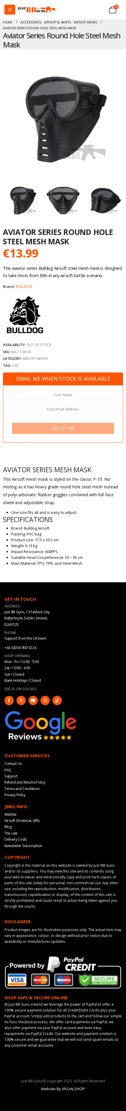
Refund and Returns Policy (24, 782)
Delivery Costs (15, 839)
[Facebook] (9, 700)
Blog (8, 826)
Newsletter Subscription (23, 845)
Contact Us (13, 763)
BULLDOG (24, 286)
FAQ (7, 769)
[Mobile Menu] (9, 10)
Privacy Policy (14, 794)
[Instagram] (45, 700)
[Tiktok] (57, 700)
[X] (21, 700)
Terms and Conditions (22, 788)
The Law (10, 833)
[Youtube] (33, 700)
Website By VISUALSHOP (63, 1088)
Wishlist (10, 814)
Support (11, 776)
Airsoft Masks (35, 358)
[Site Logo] (36, 9)
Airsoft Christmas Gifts (22, 820)
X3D (15, 365)
